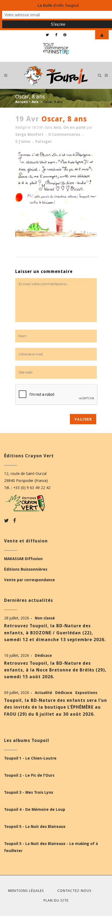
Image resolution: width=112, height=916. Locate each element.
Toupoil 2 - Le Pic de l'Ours (29, 775)
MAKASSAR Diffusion (23, 559)
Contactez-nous (74, 891)
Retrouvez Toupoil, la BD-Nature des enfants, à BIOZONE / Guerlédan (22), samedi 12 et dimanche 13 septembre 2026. (55, 632)
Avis (35, 102)
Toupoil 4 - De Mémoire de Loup (34, 809)
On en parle (74, 127)
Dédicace (43, 655)
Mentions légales (26, 891)
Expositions (86, 692)
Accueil (21, 102)
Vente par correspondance (29, 580)
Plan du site (56, 900)
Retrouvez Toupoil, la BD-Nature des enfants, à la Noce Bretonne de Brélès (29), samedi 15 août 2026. (55, 670)
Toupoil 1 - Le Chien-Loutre (30, 758)
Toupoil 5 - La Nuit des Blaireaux (35, 826)
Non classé (45, 618)
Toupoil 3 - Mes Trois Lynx (28, 792)
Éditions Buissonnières (25, 569)
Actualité (44, 692)
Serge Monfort (29, 134)
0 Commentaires (64, 134)
